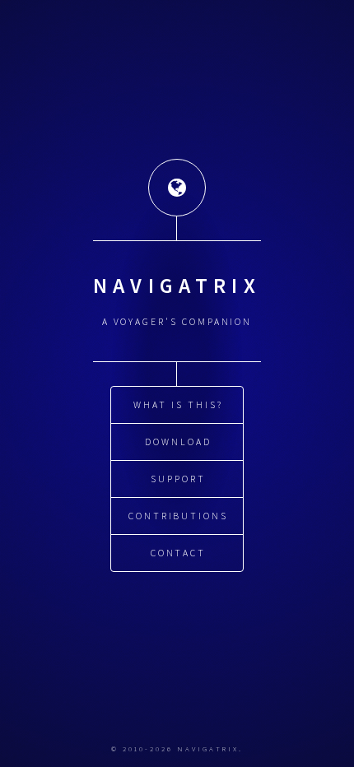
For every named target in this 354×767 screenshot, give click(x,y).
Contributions (178, 515)
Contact (179, 552)
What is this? (177, 404)
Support (178, 478)
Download (178, 441)
